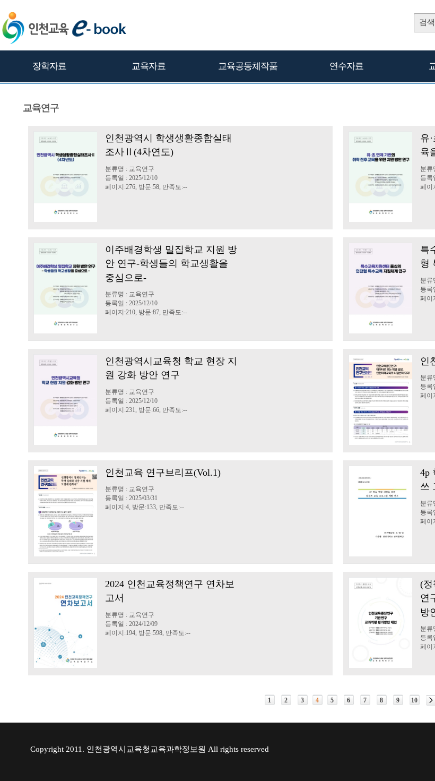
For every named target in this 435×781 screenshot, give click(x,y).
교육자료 (149, 66)
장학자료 (49, 66)
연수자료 (346, 66)
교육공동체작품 (247, 66)
